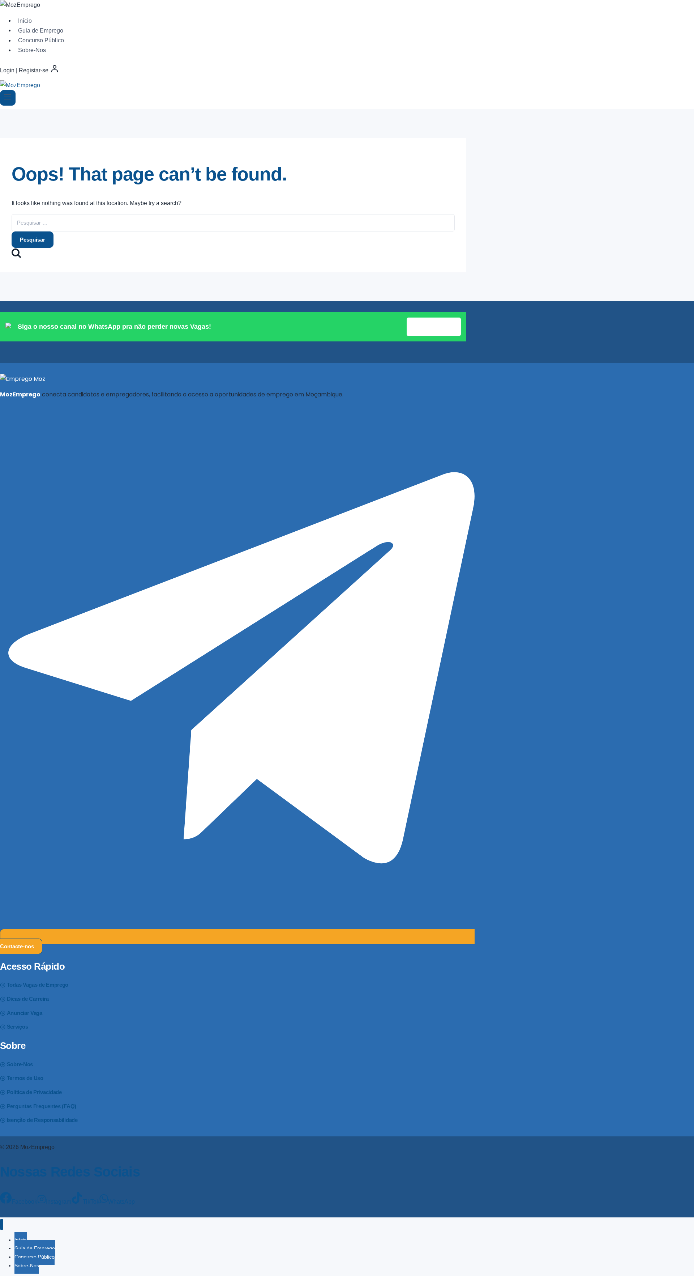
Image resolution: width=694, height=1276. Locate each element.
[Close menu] (1, 1224)
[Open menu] (8, 98)
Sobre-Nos (32, 50)
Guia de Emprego (40, 30)
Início (25, 20)
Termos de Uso (25, 1078)
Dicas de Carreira (28, 999)
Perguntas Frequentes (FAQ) (41, 1106)
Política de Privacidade (34, 1092)
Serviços (17, 1027)
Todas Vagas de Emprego (37, 985)
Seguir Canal (434, 326)
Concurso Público (41, 40)
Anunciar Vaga (24, 1013)
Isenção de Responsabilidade (42, 1120)
